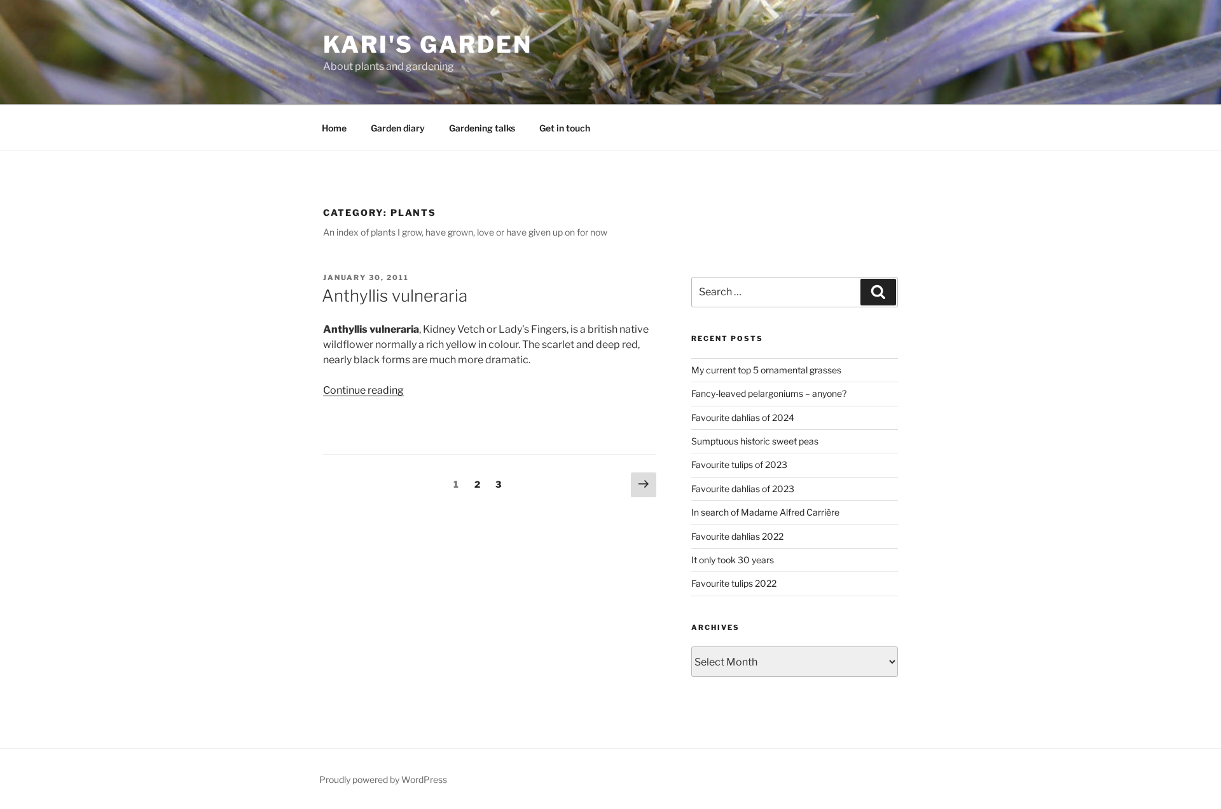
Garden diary (398, 128)
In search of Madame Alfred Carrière (765, 512)
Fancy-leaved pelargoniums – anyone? (768, 393)
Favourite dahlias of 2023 (742, 488)
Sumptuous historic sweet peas (754, 441)
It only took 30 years (732, 559)
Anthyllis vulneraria (394, 295)
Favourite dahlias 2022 (737, 536)
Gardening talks (482, 128)
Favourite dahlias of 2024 (742, 417)
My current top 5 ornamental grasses (766, 369)
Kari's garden (427, 44)
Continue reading (363, 390)
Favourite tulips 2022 (733, 583)
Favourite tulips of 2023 (739, 464)
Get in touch (564, 128)
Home (334, 128)
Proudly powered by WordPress (383, 779)
